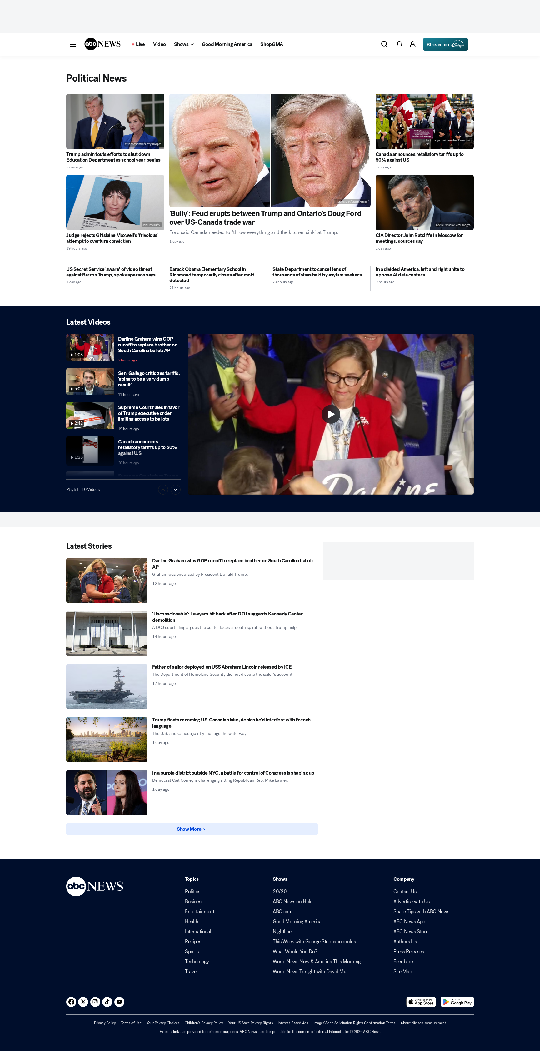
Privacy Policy (105, 1023)
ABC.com (282, 911)
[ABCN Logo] (102, 44)
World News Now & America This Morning (317, 961)
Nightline (282, 931)
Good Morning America (297, 921)
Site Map (402, 971)
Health (191, 921)
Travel (191, 971)
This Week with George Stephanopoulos (314, 941)
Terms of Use (131, 1023)
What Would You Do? (295, 951)
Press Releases (408, 951)
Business (194, 901)
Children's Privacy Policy (204, 1023)
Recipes (193, 941)
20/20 (280, 891)
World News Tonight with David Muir (311, 971)
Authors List (405, 941)
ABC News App (409, 921)
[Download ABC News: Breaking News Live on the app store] (421, 1002)
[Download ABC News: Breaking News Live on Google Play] (457, 1002)
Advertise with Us (411, 901)
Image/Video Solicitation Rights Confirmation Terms (354, 1023)
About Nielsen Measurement (423, 1023)
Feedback (403, 961)
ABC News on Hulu (293, 901)
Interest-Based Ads (293, 1023)
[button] (72, 44)
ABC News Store (410, 931)
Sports (192, 951)
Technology (197, 961)
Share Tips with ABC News (421, 911)
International (198, 931)
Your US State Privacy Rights (250, 1023)
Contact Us (405, 891)
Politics (192, 891)
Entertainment (199, 911)
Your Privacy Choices (163, 1023)
